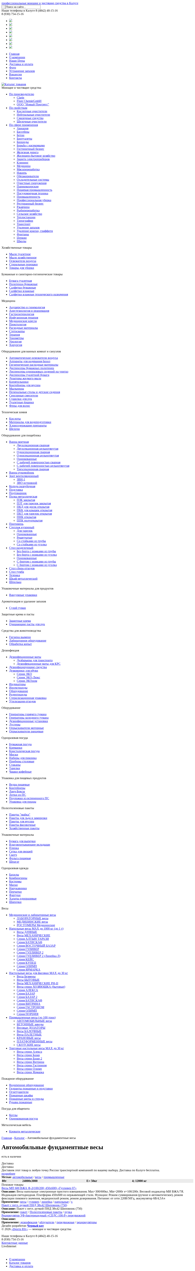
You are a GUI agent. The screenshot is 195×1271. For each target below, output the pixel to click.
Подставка (16, 489)
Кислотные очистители (32, 111)
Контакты (15, 77)
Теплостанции (26, 217)
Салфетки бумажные (22, 287)
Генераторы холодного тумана (29, 717)
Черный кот (35, 1225)
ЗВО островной (27, 482)
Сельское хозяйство (29, 213)
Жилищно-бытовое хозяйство (36, 155)
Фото (12, 67)
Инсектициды (18, 687)
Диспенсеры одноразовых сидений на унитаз (38, 371)
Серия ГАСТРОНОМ (30, 1007)
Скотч (13, 854)
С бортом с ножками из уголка (37, 565)
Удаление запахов (28, 227)
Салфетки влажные (21, 291)
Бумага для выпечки (22, 841)
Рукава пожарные (20, 1102)
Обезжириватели (28, 176)
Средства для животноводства (21, 630)
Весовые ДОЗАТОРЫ (31, 1027)
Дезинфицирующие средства (28, 667)
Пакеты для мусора (21, 821)
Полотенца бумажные (23, 284)
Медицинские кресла (23, 321)
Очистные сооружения (31, 183)
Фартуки (15, 895)
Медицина (23, 166)
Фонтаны (23, 234)
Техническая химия (14, 412)
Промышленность (28, 196)
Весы (5, 908)
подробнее (8, 1173)
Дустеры (14, 724)
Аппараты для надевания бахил (29, 361)
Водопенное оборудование (26, 1085)
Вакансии (15, 74)
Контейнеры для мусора (24, 385)
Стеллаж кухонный (21, 527)
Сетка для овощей (21, 851)
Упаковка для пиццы (22, 801)
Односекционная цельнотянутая (38, 455)
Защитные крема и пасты (18, 614)
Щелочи (14, 429)
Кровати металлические (24, 1131)
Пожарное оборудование (18, 1078)
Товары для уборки (21, 267)
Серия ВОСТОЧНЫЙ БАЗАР (36, 945)
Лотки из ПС (17, 794)
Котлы (13, 1115)
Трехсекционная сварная (33, 469)
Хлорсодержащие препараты (28, 425)
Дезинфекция (10, 650)
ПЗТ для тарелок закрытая (34, 503)
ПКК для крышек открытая (34, 510)
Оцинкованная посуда (23, 1118)
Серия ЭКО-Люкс (28, 677)
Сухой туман (17, 607)
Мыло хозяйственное (23, 257)
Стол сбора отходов (22, 568)
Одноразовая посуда (15, 737)
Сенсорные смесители (23, 395)
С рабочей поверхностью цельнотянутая (43, 465)
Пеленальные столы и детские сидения (34, 392)
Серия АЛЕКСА (27, 990)
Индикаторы (17, 684)
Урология (15, 341)
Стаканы (15, 764)
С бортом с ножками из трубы (36, 561)
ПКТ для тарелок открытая (34, 513)
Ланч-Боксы (17, 791)
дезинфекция (28, 1222)
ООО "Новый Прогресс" (33, 104)
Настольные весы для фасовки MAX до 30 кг (38, 973)
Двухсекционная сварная (33, 445)
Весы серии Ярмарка (30, 1072)
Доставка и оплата (21, 64)
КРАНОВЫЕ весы (29, 1038)
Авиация (22, 128)
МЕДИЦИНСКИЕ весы (32, 921)
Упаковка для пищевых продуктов (24, 778)
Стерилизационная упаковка (27, 698)
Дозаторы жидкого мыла (25, 378)
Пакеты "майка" (19, 814)
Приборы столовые (21, 761)
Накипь (22, 172)
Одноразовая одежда (15, 868)
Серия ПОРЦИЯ (27, 1014)
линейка (46, 1201)
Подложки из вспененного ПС (29, 798)
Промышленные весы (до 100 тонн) (32, 1017)
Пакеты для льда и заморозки (28, 818)
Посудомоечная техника (32, 193)
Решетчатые (24, 537)
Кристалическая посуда (24, 751)
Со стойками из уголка (32, 544)
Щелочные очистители (32, 121)
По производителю (21, 94)
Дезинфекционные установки (28, 721)
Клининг (23, 162)
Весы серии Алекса (29, 1051)
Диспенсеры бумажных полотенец (31, 368)
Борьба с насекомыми (31, 145)
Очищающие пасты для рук (27, 624)
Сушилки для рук (20, 398)
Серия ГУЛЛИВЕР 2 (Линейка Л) (38, 956)
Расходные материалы (23, 327)
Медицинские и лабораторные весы (32, 914)
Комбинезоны (18, 878)
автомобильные (22, 1177)
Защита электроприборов (33, 159)
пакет (23, 1212)
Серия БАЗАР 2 (27, 997)
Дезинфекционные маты (25, 656)
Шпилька (15, 582)
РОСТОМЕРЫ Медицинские (36, 925)
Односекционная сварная (33, 452)
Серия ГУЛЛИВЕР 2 (30, 952)
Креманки (15, 747)
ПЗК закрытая (26, 500)
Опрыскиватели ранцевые (26, 731)
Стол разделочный (21, 547)
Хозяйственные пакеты (24, 828)
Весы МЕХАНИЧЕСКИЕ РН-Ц (37, 983)
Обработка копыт (20, 644)
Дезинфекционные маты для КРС (39, 663)
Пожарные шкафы (21, 1095)
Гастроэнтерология (21, 314)
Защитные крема (20, 620)
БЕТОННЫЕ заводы (30, 1024)
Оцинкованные (27, 459)
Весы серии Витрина (30, 1062)
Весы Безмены (26, 976)
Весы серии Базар (28, 1055)
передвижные (65, 1222)
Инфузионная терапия (23, 317)
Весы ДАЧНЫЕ (27, 932)
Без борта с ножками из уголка (37, 554)
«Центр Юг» (19, 1229)
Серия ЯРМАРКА (28, 969)
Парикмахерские (28, 186)
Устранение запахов (22, 71)
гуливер (34, 1201)
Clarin (20, 97)
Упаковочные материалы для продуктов (28, 588)
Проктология (17, 324)
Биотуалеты (24, 138)
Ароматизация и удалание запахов (24, 601)
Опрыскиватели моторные (26, 728)
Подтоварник (18, 493)
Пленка (14, 848)
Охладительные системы (33, 179)
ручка (68, 1212)
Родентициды (18, 694)
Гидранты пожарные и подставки (31, 1088)
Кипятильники (19, 381)
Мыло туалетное (20, 254)
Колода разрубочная (22, 486)
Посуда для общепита (16, 1108)
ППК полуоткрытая (29, 520)
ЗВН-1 (21, 479)
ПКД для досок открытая (33, 506)
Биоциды (23, 142)
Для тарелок (25, 530)
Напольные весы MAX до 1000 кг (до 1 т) (36, 928)
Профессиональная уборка (34, 200)
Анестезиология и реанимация (29, 310)
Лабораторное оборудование (27, 640)
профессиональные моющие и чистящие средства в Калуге (40, 3)
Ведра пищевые (19, 784)
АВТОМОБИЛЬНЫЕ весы (34, 1020)
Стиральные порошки (23, 264)
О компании (17, 57)
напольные (61, 1201)
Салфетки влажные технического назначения (38, 294)
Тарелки (14, 768)
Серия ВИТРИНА (28, 1003)
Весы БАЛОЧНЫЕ (29, 1031)
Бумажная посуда (20, 744)
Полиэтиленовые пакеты (18, 808)
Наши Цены (17, 60)
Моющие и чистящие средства (21, 87)
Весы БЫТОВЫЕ (28, 979)
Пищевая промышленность (34, 190)
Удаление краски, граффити (35, 231)
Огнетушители (19, 1092)
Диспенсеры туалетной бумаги (29, 375)
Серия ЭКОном (27, 680)
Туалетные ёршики (21, 402)
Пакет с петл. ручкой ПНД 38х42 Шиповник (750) (34, 1205)
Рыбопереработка (28, 210)
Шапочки (15, 902)
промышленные (54, 1177)
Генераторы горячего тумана (27, 714)
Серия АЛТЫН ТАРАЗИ (33, 938)
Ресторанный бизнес (30, 203)
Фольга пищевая (20, 858)
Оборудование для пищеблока (21, 435)
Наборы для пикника (23, 758)
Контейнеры (17, 788)
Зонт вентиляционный (24, 476)
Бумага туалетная (20, 280)
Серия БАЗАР (26, 993)
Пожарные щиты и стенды (26, 1098)
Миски (13, 754)
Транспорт (23, 224)
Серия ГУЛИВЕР (28, 949)
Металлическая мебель (16, 1125)
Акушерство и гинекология (27, 307)
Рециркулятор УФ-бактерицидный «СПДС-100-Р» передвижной (44, 1215)
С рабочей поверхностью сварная (38, 462)
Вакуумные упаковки (23, 595)
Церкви (22, 237)
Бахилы (14, 874)
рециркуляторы (87, 1222)
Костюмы (15, 881)
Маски (13, 884)
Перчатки (15, 891)
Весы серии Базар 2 (29, 1058)
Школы (21, 241)
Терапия (14, 334)
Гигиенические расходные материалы (33, 364)
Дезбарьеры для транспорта (35, 660)
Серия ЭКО (24, 674)
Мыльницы (16, 388)
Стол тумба (16, 571)
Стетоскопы (17, 331)
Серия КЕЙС (25, 959)
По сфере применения (23, 125)
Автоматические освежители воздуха (33, 357)
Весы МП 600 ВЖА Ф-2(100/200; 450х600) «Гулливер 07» (39, 1188)
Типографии (25, 220)
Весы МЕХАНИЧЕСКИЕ (33, 935)
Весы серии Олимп (29, 1068)
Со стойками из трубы (31, 541)
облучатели (46, 1222)
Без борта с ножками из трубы (36, 551)
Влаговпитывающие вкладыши (29, 844)
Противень (16, 523)
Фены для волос (19, 405)
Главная (14, 53)
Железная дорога (27, 152)
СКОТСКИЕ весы (29, 1044)
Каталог (19, 1138)
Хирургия (15, 345)
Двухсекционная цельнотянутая (37, 448)
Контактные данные (15, 1242)
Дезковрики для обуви (23, 670)
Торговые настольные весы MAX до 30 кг (36, 1048)
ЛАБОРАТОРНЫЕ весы (32, 918)
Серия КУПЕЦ (26, 962)
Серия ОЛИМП (27, 966)
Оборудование (18, 691)
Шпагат (14, 861)
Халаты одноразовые (23, 898)
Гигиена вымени (20, 637)
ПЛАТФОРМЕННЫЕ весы (34, 1041)
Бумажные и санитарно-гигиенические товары (32, 274)
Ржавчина (23, 207)
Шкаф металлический (23, 578)
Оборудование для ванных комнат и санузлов (31, 351)
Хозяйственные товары (17, 247)
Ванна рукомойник (21, 472)
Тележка (14, 575)
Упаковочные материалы (18, 834)
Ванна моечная (19, 441)
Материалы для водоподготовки (30, 422)
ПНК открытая (26, 517)
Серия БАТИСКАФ (29, 942)
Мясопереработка (28, 169)
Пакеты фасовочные (22, 824)
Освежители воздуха (22, 261)
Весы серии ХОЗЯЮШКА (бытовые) (41, 986)
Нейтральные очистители (33, 114)
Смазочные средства (30, 118)
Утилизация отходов (22, 701)
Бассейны (23, 131)
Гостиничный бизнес (30, 148)
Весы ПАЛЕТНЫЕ (29, 1034)
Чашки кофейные (20, 771)
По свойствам (18, 107)
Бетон (20, 135)
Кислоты (15, 418)
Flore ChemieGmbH (29, 101)
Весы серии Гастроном (32, 1065)
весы (38, 1177)
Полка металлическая (23, 496)
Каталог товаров (20, 1262)
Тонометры (16, 338)
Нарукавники (18, 888)
